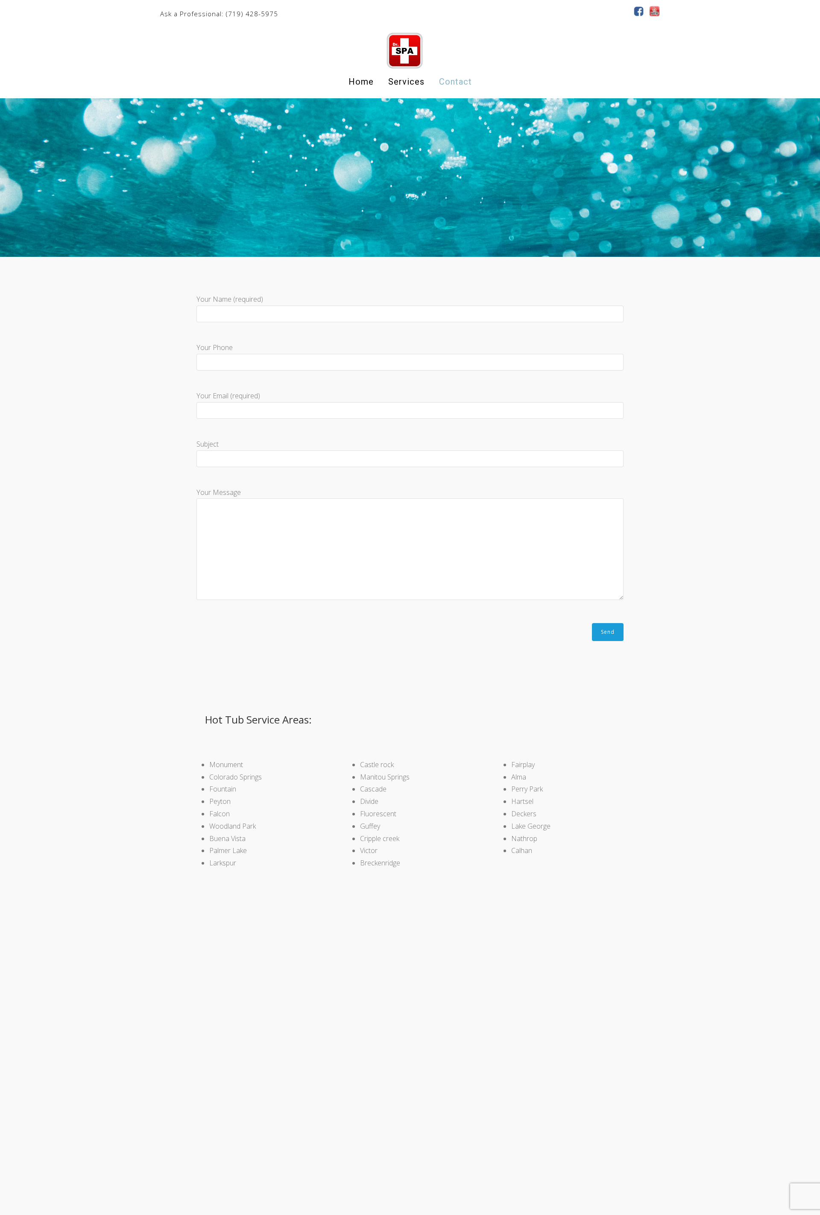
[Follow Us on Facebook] (638, 11)
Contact (455, 81)
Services (406, 81)
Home (361, 81)
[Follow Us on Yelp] (654, 11)
